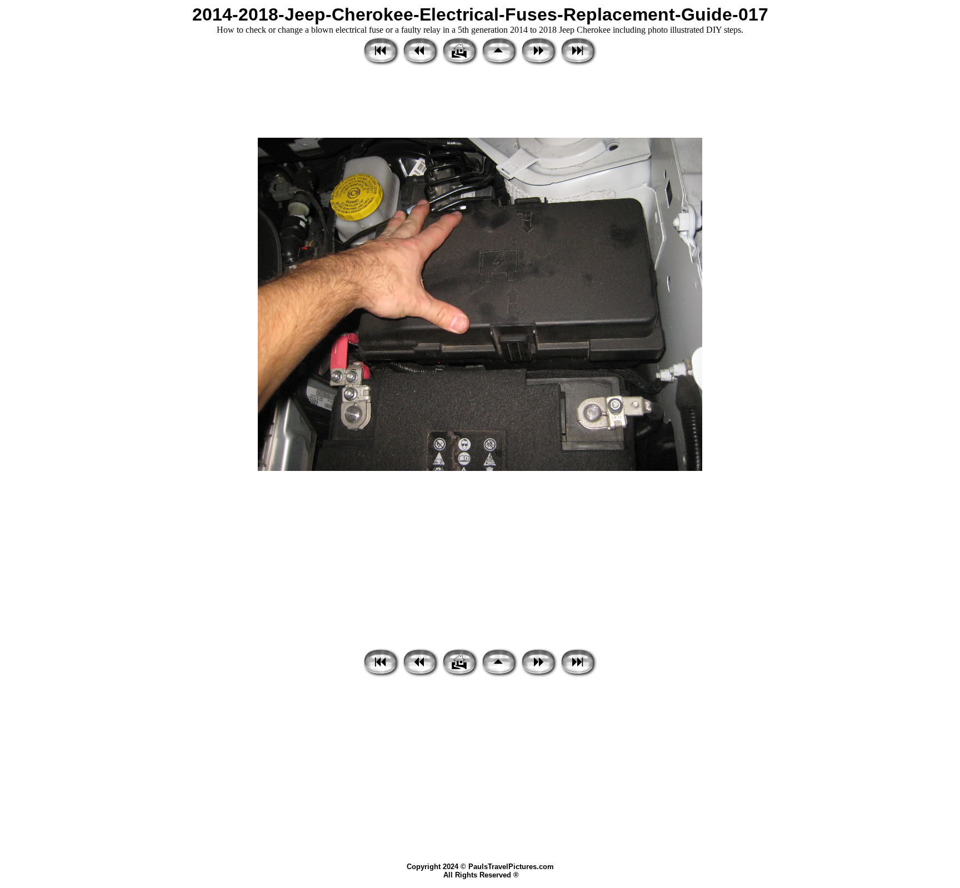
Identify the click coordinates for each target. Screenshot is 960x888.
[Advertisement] (480, 103)
